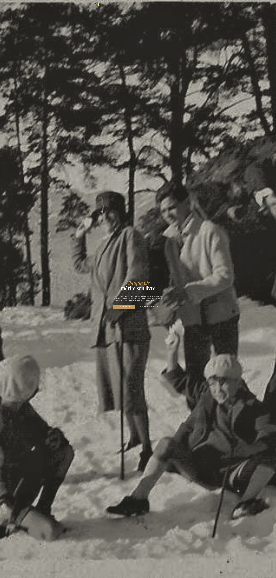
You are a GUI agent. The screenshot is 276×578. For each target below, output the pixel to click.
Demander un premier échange (150, 306)
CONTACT (179, 4)
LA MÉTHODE (163, 4)
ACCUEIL (137, 4)
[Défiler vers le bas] (139, 573)
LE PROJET (145, 4)
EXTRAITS (172, 4)
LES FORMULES (154, 4)
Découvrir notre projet (124, 306)
